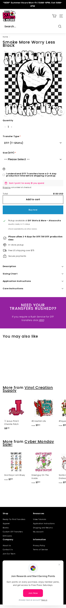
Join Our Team (9, 553)
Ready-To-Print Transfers (14, 519)
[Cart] (54, 16)
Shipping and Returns (43, 527)
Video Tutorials (39, 519)
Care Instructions (13, 288)
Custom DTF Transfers (13, 531)
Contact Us (8, 549)
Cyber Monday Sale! (28, 443)
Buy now (33, 209)
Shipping (6, 187)
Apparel (6, 523)
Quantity (8, 120)
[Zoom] (61, 112)
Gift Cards (7, 536)
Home (5, 37)
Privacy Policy (39, 545)
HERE (41, 320)
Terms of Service (40, 549)
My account (38, 531)
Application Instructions (17, 281)
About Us (7, 545)
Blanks (6, 527)
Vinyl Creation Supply (28, 389)
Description (9, 266)
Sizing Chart (10, 273)
